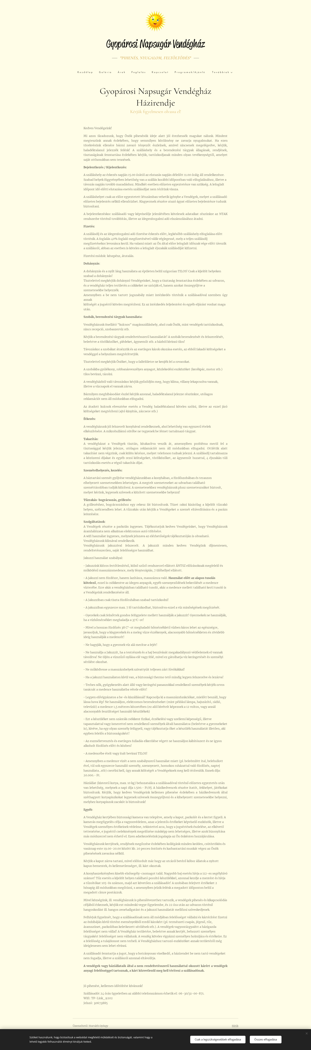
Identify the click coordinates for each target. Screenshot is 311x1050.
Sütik (235, 1025)
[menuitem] (86, 72)
